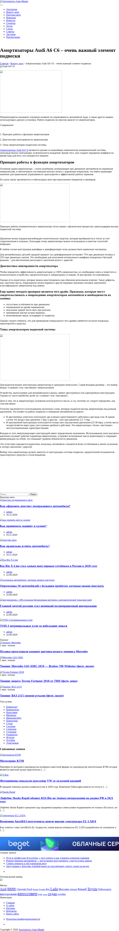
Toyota (92, 889)
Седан (9, 723)
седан (52, 894)
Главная (10, 902)
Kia (48, 889)
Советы (10, 31)
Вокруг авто (12, 12)
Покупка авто (13, 15)
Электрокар (12, 743)
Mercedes (64, 889)
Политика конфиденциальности (23, 919)
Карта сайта (12, 913)
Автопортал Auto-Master (31, 929)
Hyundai (42, 889)
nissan (73, 889)
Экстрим (10, 34)
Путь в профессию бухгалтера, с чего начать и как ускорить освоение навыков (47, 858)
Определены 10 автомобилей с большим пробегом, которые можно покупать (52, 585)
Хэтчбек (10, 740)
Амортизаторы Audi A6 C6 (14, 150)
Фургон (10, 737)
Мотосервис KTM (12, 760)
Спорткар (11, 729)
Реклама (10, 908)
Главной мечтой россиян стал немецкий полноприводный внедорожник (48, 606)
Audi (3, 889)
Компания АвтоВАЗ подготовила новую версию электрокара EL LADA (48, 821)
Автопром (11, 9)
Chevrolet (21, 889)
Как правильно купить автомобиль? (25, 546)
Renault (82, 889)
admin (9, 512)
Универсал (12, 734)
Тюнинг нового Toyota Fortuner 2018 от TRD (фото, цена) (38, 681)
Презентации (13, 37)
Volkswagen (104, 889)
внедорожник (8, 894)
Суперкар (11, 732)
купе (40, 894)
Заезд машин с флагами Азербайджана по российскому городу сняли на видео (47, 866)
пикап (45, 894)
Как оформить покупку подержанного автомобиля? (35, 506)
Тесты (9, 26)
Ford (29, 889)
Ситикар (10, 726)
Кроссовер (11, 712)
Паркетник (12, 720)
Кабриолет (12, 707)
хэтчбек (61, 894)
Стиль (9, 28)
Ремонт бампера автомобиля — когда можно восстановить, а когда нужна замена (49, 860)
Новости (10, 20)
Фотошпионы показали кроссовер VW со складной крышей (40, 780)
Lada (54, 889)
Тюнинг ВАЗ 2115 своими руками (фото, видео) (32, 695)
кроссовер (27, 893)
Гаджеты (10, 23)
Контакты (11, 911)
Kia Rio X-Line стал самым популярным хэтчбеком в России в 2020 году (48, 566)
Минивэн (11, 715)
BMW (11, 889)
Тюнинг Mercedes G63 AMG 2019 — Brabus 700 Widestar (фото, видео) (47, 666)
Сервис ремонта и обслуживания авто (26, 863)
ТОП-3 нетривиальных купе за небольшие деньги (33, 625)
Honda (35, 889)
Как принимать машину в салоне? (23, 526)
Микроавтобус (14, 718)
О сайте (10, 905)
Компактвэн (12, 709)
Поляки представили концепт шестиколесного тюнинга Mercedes (44, 651)
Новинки (11, 17)
